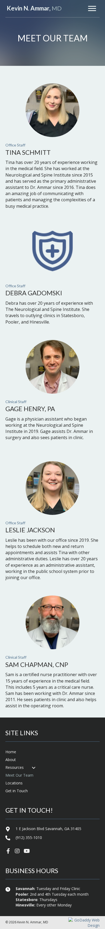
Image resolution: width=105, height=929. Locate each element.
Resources (14, 767)
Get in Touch (16, 790)
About (10, 759)
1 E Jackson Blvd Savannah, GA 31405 (48, 828)
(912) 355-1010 (29, 837)
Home (10, 751)
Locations (14, 782)
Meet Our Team (19, 775)
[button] (8, 851)
